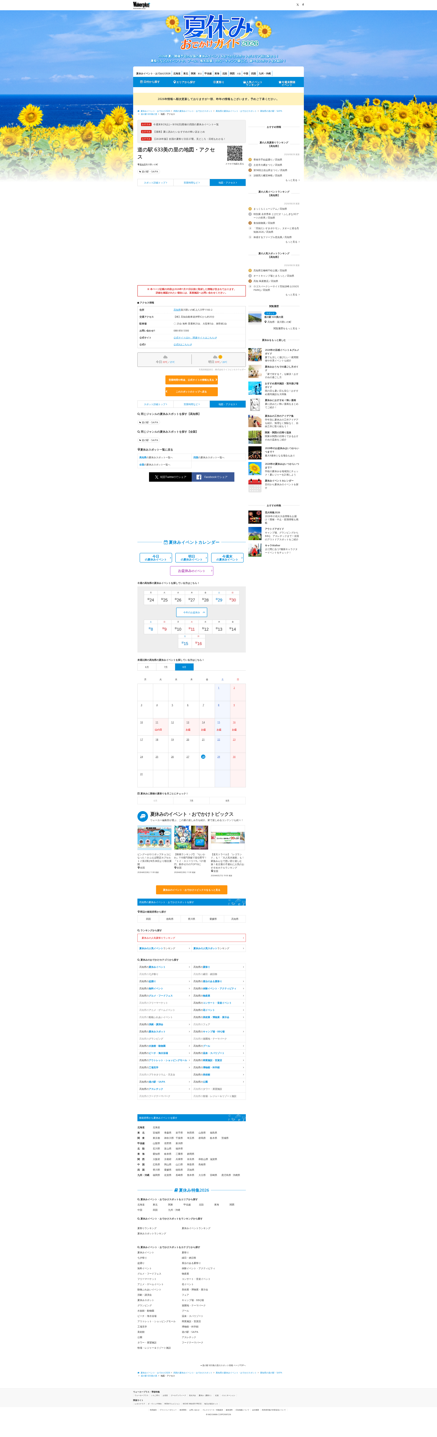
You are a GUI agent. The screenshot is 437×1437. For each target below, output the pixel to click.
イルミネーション (228, 1395)
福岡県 (156, 1175)
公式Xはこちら (181, 344)
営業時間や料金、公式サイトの (191, 379)
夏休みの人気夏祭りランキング (158, 937)
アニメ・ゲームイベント (150, 1284)
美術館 (141, 1331)
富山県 (167, 1148)
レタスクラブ (140, 1403)
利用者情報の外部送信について (274, 1410)
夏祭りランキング (147, 1228)
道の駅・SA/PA (150, 171)
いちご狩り (155, 1395)
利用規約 (153, 1410)
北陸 (224, 73)
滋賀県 (213, 1159)
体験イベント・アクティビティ (198, 1268)
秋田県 (190, 1132)
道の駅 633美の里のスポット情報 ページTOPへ (224, 1365)
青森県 (167, 1132)
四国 (253, 73)
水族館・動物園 (145, 1310)
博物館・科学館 (190, 1326)
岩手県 (179, 1132)
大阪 (239, 73)
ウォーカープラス (141, 1395)
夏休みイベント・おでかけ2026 (153, 73)
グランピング (144, 1305)
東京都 (156, 1138)
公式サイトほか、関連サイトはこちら (194, 337)
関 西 (141, 1159)
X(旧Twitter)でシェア (173, 477)
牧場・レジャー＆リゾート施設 (154, 1347)
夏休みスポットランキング (151, 1233)
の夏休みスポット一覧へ (156, 457)
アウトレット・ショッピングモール (156, 1321)
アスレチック (189, 1337)
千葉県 (179, 1138)
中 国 (141, 1164)
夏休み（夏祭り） (205, 1395)
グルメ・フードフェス (149, 1273)
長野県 (167, 1143)
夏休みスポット (145, 1300)
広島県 (156, 1164)
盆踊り (141, 1263)
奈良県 (190, 1159)
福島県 (213, 1132)
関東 (193, 73)
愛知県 (156, 1153)
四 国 (141, 1169)
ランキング (157, 948)
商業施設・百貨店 (191, 1321)
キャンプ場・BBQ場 (193, 1300)
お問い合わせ (194, 1410)
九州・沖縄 (265, 73)
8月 (227, 800)
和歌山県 (203, 1159)
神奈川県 (169, 1138)
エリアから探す (185, 82)
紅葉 (217, 1395)
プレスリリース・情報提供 (212, 1410)
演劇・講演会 (144, 1294)
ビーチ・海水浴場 (147, 1316)
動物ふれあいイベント (149, 1289)
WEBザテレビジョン (172, 1403)
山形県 (202, 1132)
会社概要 (255, 1410)
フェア (185, 1294)
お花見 (165, 1395)
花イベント (188, 1284)
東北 (185, 73)
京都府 (167, 1159)
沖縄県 (236, 1175)
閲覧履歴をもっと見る (285, 328)
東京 (200, 73)
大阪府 (156, 1159)
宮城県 (156, 1132)
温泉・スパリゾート (192, 1316)
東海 (217, 73)
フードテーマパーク (192, 1342)
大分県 (202, 1175)
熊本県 (190, 1175)
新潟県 (179, 1143)
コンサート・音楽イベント (196, 1278)
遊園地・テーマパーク (194, 1305)
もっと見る (291, 180)
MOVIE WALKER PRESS (192, 1403)
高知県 (143, 165)
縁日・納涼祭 (189, 1257)
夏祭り (220, 82)
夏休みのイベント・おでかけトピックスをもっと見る (191, 889)
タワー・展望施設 (147, 1342)
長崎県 (179, 1175)
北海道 (176, 73)
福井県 (179, 1148)
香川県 (191, 918)
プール (185, 1310)
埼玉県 (190, 1138)
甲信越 (208, 73)
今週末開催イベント (288, 83)
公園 (139, 1337)
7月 (191, 800)
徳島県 (169, 918)
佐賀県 (167, 1175)
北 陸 (141, 1148)
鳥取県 (190, 1164)
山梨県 (156, 1143)
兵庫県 (179, 1159)
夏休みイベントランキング (196, 1228)
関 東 (141, 1138)
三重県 (179, 1153)
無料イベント (144, 1268)
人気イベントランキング (254, 83)
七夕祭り (142, 1257)
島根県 (202, 1164)
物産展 (185, 1273)
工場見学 (142, 1326)
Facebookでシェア (216, 477)
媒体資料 (229, 1410)
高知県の (152, 966)
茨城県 (225, 1138)
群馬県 (202, 1138)
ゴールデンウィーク (178, 1395)
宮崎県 (213, 1175)
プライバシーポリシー (168, 1410)
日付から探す (152, 82)
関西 (232, 73)
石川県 (156, 1148)
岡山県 (167, 1164)
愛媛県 (213, 918)
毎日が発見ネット (211, 1403)
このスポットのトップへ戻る (191, 391)
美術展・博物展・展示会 (195, 1289)
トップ (154, 182)
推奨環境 (183, 1410)
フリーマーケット (147, 1278)
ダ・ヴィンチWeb (154, 1403)
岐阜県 (167, 1153)
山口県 (179, 1164)
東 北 (141, 1132)
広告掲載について (242, 1410)
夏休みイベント (145, 1252)
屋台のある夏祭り (191, 1263)
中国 (245, 73)
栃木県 (213, 1138)
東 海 (141, 1153)
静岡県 (190, 1153)
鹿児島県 (226, 1175)
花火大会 (192, 1395)
